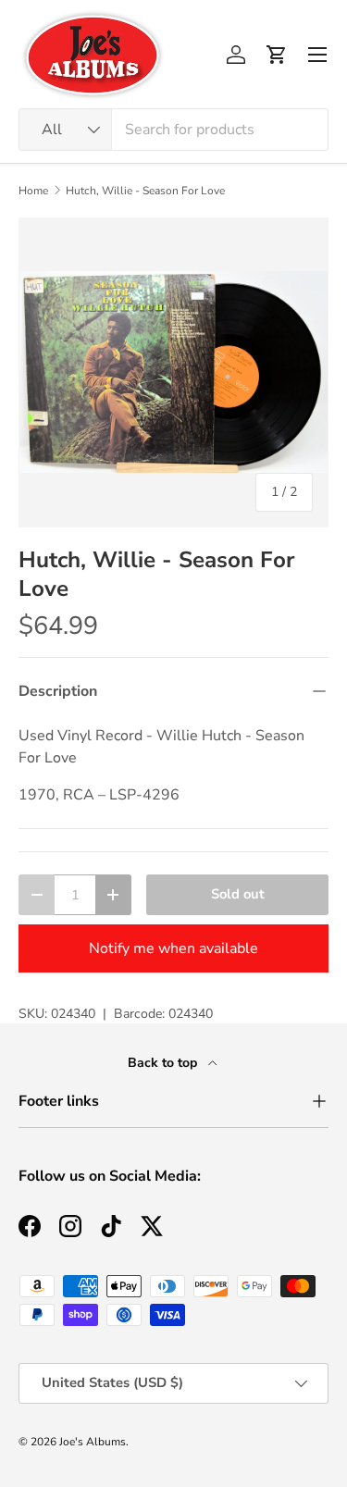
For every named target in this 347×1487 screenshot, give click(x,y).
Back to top (164, 1063)
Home (33, 190)
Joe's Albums (92, 1441)
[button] (276, 54)
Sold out (238, 894)
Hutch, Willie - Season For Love (145, 190)
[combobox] (173, 129)
